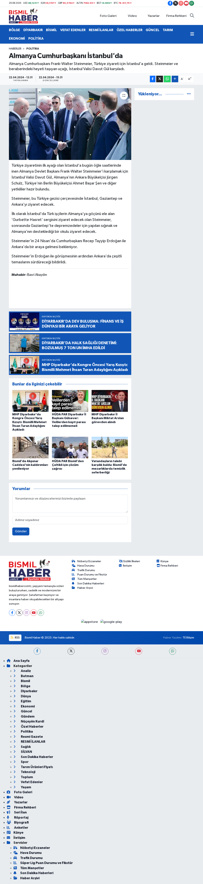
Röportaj (20, 817)
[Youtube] (33, 612)
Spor (24, 762)
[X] (19, 612)
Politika (32, 48)
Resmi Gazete (31, 736)
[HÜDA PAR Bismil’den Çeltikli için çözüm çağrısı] (70, 447)
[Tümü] (189, 94)
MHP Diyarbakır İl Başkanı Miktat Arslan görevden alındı (108, 418)
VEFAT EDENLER (72, 30)
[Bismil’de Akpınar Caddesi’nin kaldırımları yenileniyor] (30, 447)
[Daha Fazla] (175, 79)
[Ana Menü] (192, 34)
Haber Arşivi (85, 587)
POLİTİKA (36, 38)
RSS (17, 637)
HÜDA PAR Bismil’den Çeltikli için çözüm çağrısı (68, 465)
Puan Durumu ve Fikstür (92, 574)
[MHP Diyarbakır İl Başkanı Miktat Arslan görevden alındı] (110, 400)
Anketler (20, 827)
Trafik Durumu (86, 570)
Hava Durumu (85, 565)
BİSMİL (51, 30)
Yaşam (25, 787)
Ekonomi (27, 706)
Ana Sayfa (21, 660)
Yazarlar (154, 16)
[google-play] (111, 621)
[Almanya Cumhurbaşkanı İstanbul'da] (70, 124)
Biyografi (21, 822)
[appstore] (90, 621)
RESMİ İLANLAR (101, 30)
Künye (165, 561)
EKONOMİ (17, 38)
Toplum (26, 777)
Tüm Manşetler (87, 578)
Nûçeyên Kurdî (32, 721)
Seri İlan (20, 812)
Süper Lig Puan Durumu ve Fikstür (46, 863)
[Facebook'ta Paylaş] (152, 79)
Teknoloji (27, 772)
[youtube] (138, 651)
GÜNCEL (152, 30)
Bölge (25, 686)
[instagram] (105, 651)
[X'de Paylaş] (159, 79)
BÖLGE (14, 30)
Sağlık (25, 746)
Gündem (27, 716)
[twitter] (71, 651)
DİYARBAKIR (33, 30)
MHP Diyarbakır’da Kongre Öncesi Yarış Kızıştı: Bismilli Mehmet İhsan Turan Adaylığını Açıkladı (29, 422)
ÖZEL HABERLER (129, 30)
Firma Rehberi (176, 16)
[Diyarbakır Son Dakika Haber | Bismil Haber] (23, 15)
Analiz (25, 671)
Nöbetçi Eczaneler (89, 561)
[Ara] (192, 16)
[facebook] (37, 651)
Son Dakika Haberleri (90, 583)
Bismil (25, 681)
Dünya (25, 696)
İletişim (127, 565)
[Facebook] (12, 612)
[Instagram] (26, 612)
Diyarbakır (28, 691)
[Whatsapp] (40, 612)
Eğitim (25, 701)
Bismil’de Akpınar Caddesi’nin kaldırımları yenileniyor (30, 465)
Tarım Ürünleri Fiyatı (36, 767)
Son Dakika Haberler (36, 757)
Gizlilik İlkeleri (131, 561)
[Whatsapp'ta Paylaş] (167, 79)
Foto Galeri (108, 16)
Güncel (26, 711)
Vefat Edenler (31, 782)
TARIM (168, 30)
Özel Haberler (31, 726)
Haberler (15, 48)
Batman (27, 676)
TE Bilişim (188, 637)
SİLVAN (26, 751)
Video (132, 16)
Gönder (21, 531)
